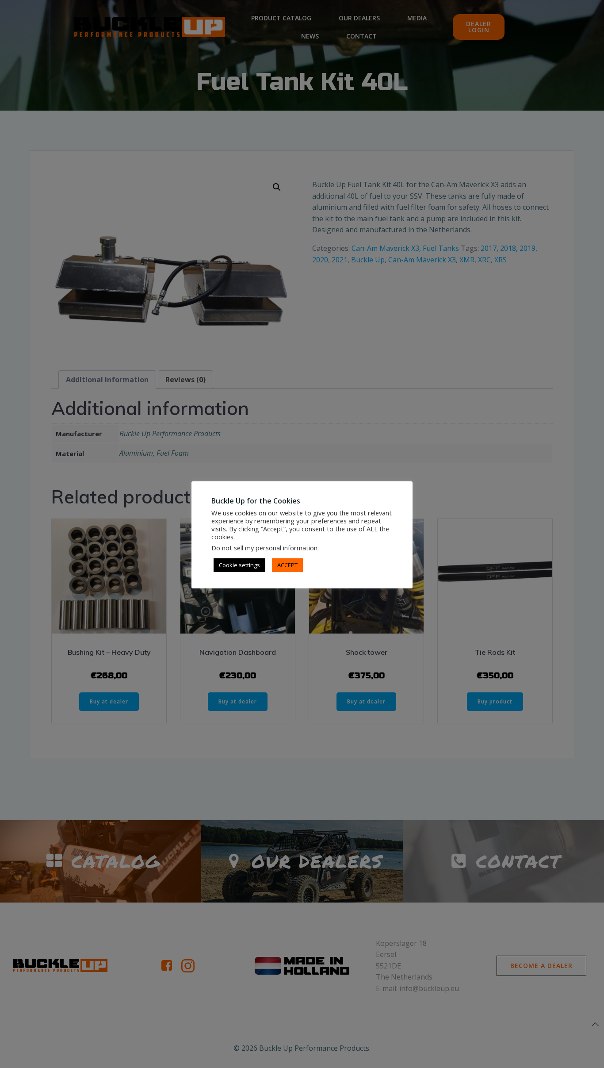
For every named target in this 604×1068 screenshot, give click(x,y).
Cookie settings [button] (239, 565)
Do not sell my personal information (264, 547)
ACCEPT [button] (287, 565)
